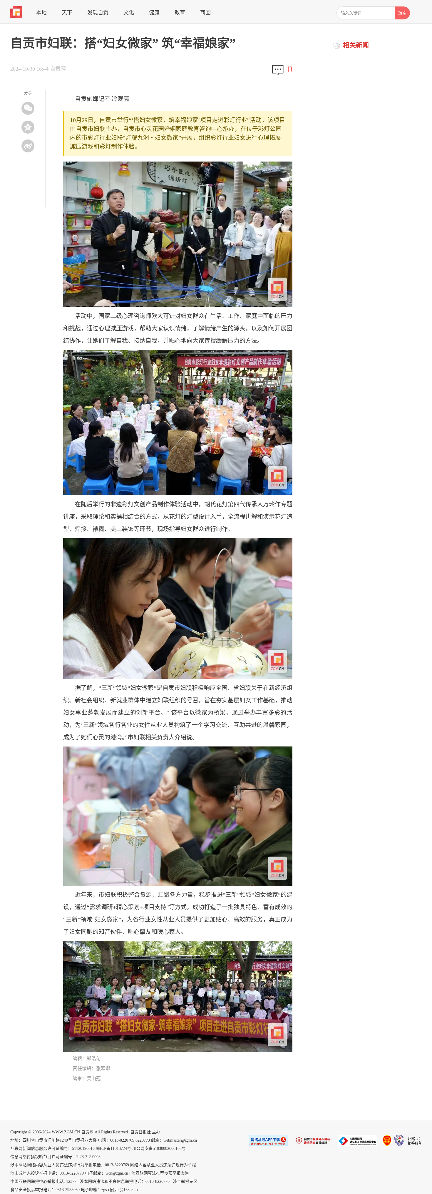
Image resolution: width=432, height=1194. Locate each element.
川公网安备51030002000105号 (159, 1148)
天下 (67, 13)
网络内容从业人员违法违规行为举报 (163, 1165)
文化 (128, 13)
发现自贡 (97, 13)
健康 (154, 13)
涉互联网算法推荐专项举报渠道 (160, 1173)
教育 (180, 13)
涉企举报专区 (185, 1181)
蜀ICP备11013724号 (113, 1148)
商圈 (205, 13)
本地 (41, 13)
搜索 (402, 13)
